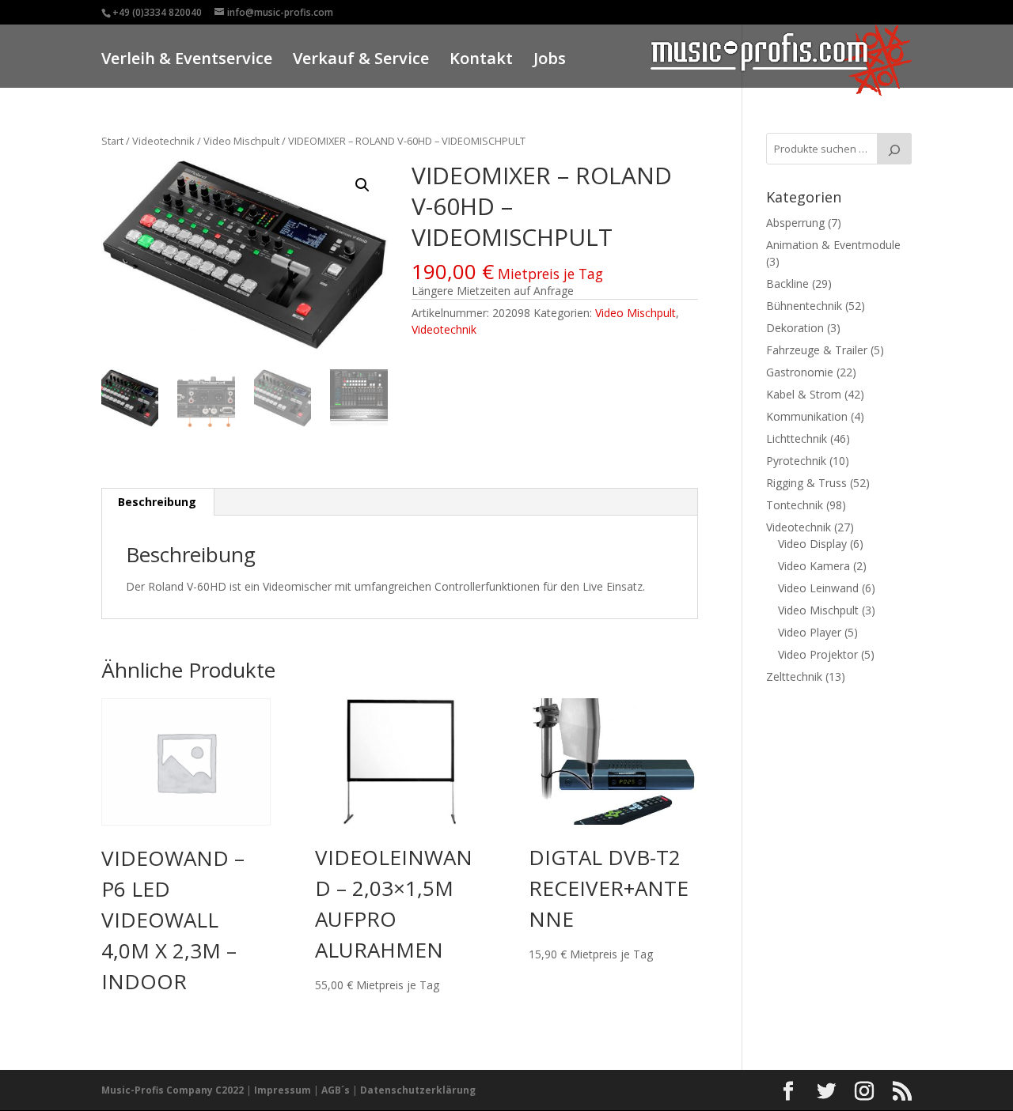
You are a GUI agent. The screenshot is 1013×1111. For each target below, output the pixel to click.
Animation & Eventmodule (833, 244)
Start (112, 141)
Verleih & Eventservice (186, 60)
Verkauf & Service (361, 60)
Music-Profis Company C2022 (173, 1090)
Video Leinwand (818, 587)
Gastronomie (799, 372)
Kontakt (481, 60)
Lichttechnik (796, 438)
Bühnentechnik (804, 305)
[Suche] (894, 148)
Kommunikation (807, 416)
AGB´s (335, 1090)
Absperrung (795, 222)
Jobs (549, 60)
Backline (787, 283)
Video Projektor (818, 654)
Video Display (812, 543)
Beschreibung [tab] (157, 501)
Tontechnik (794, 504)
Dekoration (795, 327)
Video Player (809, 632)
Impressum (282, 1090)
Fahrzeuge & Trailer (816, 349)
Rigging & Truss (806, 482)
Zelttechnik (794, 676)
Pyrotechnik (796, 460)
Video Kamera (814, 565)
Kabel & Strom (803, 394)
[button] (362, 185)
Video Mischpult (241, 141)
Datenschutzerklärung (418, 1090)
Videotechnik (163, 141)
